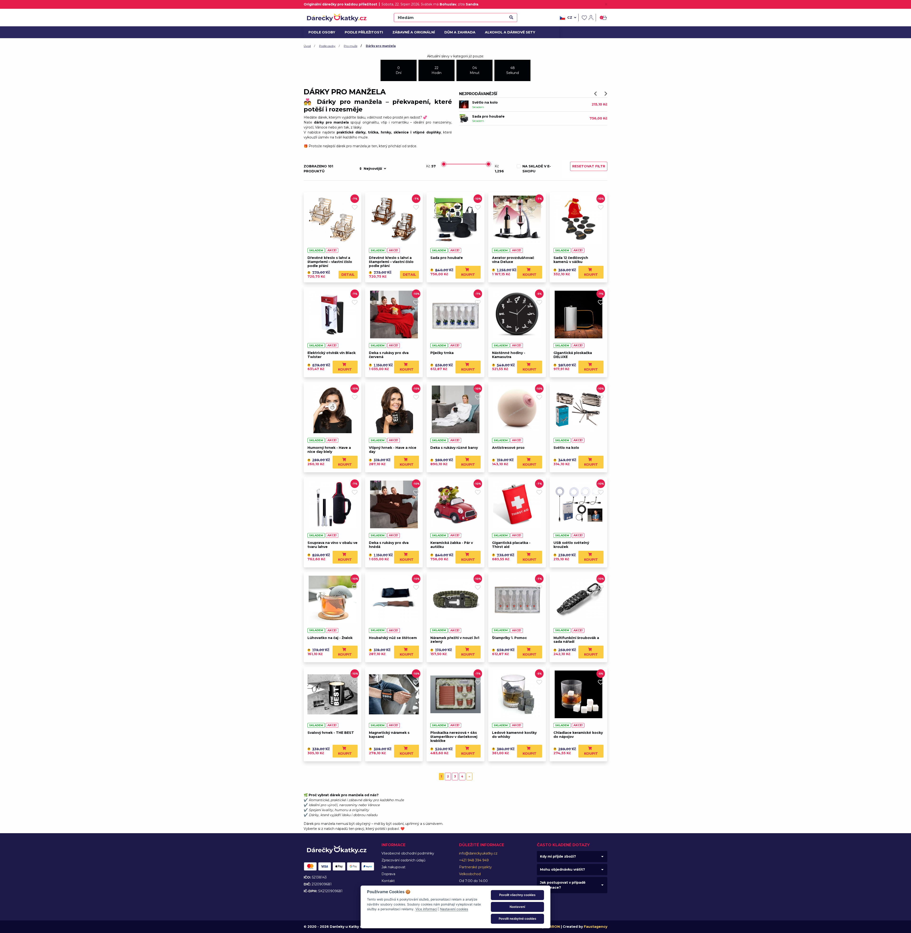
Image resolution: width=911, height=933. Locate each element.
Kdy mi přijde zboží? (558, 856)
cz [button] (569, 17)
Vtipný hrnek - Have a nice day (392, 450)
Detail (348, 274)
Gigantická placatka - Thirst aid (511, 545)
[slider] (443, 164)
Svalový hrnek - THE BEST (330, 733)
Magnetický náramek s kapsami (389, 735)
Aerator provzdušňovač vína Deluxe (513, 260)
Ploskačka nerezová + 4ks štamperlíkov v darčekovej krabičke (453, 737)
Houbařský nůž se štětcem (393, 638)
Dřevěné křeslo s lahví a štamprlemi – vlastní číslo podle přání (329, 262)
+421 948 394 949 (474, 860)
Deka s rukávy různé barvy (454, 448)
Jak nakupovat (393, 867)
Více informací (426, 909)
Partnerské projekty (475, 867)
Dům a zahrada (459, 32)
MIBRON (552, 926)
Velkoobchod (470, 874)
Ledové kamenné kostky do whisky (514, 735)
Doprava (388, 874)
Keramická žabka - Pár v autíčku (451, 545)
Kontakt (388, 881)
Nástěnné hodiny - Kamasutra (508, 355)
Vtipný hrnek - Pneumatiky (496, 102)
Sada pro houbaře (446, 258)
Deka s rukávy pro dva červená (389, 355)
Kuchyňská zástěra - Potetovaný (501, 116)
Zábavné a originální (411, 32)
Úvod (307, 46)
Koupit (468, 274)
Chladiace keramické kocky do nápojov (578, 735)
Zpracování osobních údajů (403, 860)
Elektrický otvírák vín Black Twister (331, 355)
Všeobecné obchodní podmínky (407, 853)
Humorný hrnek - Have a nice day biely (329, 450)
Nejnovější (373, 168)
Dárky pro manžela (381, 46)
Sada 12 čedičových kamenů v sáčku (570, 260)
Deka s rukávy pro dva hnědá (389, 545)
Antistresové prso (508, 448)
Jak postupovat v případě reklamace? (563, 885)
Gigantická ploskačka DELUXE (572, 355)
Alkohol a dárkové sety (507, 32)
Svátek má (438, 4)
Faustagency (595, 926)
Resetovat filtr (588, 166)
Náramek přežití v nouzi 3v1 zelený (454, 640)
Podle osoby (321, 32)
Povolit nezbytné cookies (517, 918)
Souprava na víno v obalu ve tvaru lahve (332, 545)
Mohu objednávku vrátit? (562, 869)
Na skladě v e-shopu (536, 168)
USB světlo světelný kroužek (571, 545)
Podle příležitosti (362, 32)
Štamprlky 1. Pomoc (509, 638)
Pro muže (350, 46)
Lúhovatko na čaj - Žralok (330, 638)
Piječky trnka (442, 353)
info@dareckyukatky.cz (478, 853)
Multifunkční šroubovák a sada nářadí (576, 640)
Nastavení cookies (454, 909)
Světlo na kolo (566, 448)
